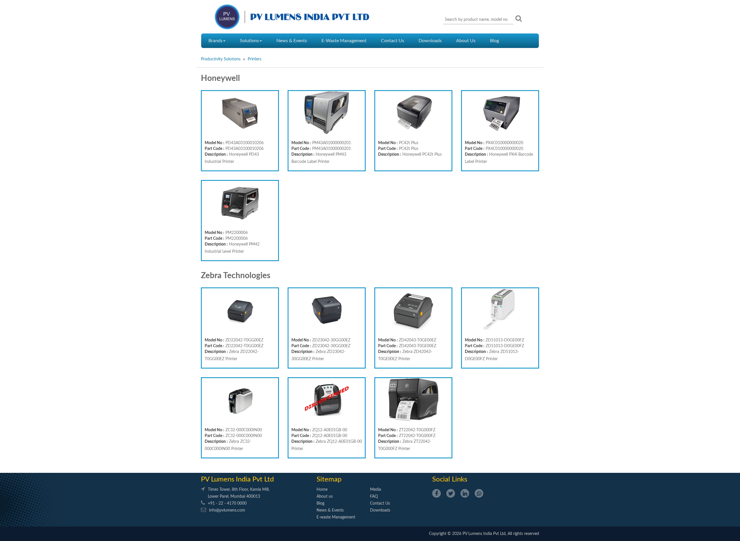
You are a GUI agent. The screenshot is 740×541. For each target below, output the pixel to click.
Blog (494, 40)
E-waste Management (336, 517)
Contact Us (392, 40)
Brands (215, 40)
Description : (216, 155)
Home (322, 490)
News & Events (291, 40)
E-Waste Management (344, 40)
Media (375, 490)
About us (325, 496)
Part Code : (214, 149)
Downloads (430, 40)
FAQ (374, 496)
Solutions (249, 40)
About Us (466, 40)
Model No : (214, 143)
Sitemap (329, 479)
